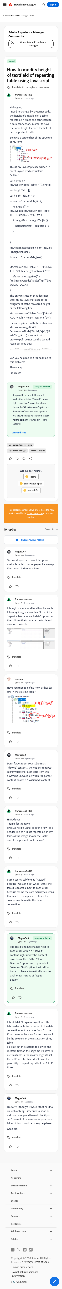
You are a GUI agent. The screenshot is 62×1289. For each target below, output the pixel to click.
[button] (18, 87)
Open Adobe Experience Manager (33, 44)
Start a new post (35, 513)
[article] (31, 569)
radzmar (19, 678)
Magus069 (23, 386)
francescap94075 (23, 94)
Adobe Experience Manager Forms (19, 15)
